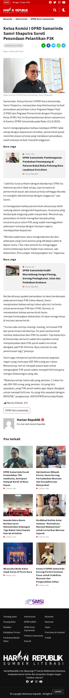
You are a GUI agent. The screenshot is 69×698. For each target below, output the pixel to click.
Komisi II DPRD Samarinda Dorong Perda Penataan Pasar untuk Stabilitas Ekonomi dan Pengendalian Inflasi (50, 575)
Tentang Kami (10, 616)
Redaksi (7, 627)
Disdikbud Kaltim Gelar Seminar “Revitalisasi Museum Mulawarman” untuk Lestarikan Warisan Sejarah (50, 527)
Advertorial (21, 19)
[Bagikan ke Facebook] (48, 45)
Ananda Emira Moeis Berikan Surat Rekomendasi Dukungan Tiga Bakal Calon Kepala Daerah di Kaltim (16, 527)
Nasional (49, 621)
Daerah (27, 641)
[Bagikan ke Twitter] (53, 45)
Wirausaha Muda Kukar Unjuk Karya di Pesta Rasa (17, 570)
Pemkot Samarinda (33, 635)
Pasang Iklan (9, 621)
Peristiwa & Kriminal (55, 632)
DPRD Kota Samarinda (42, 19)
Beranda (7, 19)
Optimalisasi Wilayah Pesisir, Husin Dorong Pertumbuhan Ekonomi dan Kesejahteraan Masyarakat (48, 478)
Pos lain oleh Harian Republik (31, 424)
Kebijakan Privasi (11, 632)
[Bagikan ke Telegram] (63, 45)
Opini (47, 627)
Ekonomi (49, 616)
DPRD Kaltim (30, 621)
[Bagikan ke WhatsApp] (58, 45)
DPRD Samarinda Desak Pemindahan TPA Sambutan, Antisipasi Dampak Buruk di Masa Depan (16, 478)
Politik (48, 637)
